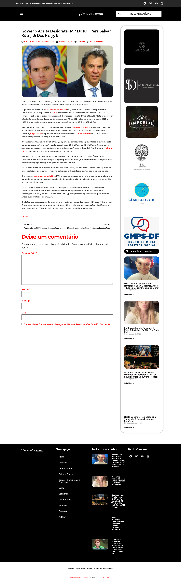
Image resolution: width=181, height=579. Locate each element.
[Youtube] (156, 3)
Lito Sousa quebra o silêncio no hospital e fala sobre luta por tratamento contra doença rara (117, 547)
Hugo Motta (36, 133)
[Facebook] (144, 3)
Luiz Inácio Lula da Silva (56, 109)
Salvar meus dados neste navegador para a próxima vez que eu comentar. (68, 324)
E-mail (25, 301)
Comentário (29, 253)
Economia (64, 493)
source (24, 216)
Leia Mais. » (129, 294)
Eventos (63, 511)
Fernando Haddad (81, 127)
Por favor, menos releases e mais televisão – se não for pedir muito (141, 330)
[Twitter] (150, 3)
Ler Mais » (115, 469)
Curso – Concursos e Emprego (69, 481)
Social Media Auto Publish (79, 577)
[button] (22, 13)
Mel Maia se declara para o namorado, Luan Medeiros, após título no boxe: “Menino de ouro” (141, 285)
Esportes (63, 505)
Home (61, 456)
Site (23, 312)
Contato (63, 462)
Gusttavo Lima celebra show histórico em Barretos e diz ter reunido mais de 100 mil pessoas (141, 374)
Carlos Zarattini (83, 133)
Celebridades (65, 499)
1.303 (54, 112)
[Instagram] (162, 3)
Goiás (61, 488)
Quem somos (65, 468)
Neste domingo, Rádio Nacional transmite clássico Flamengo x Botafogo (140, 419)
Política (62, 517)
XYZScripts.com (106, 577)
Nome (25, 289)
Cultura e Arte (66, 474)
